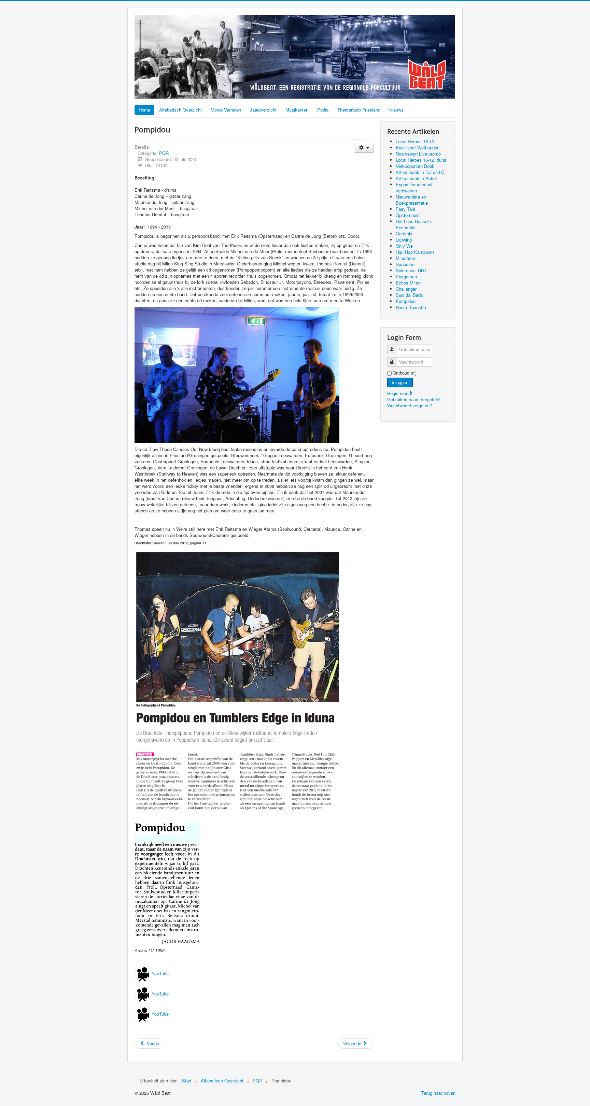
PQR (164, 153)
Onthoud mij (405, 373)
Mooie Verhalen (226, 109)
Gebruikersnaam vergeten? (413, 399)
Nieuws (396, 109)
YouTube (161, 974)
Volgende (353, 1043)
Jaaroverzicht (263, 109)
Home (144, 109)
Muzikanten (296, 109)
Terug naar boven (438, 1093)
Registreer (398, 393)
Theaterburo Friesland (358, 109)
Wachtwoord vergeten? (409, 405)
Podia (322, 109)
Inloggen (400, 382)
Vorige (152, 1043)
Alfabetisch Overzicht (180, 109)
